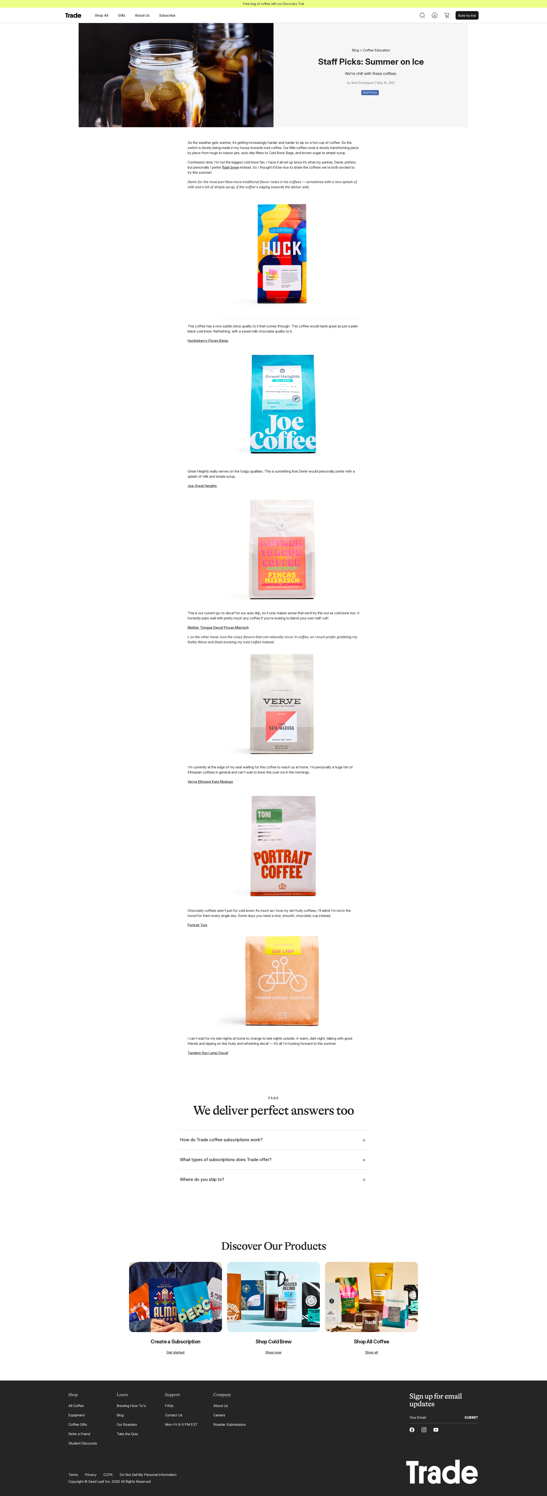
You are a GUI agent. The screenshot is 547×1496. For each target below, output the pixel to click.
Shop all (371, 1352)
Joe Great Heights (202, 486)
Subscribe (167, 15)
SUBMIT (471, 1417)
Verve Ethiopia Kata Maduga (210, 781)
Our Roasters (127, 1424)
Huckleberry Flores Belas (208, 341)
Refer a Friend (79, 1434)
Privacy (91, 1475)
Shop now (273, 1352)
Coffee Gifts (77, 1424)
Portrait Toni (197, 925)
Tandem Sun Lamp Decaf (208, 1053)
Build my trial (467, 15)
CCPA (108, 1475)
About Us (220, 1406)
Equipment (76, 1415)
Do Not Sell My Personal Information (148, 1475)
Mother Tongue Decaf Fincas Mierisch (218, 627)
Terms (73, 1475)
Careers (219, 1415)
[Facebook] (412, 1429)
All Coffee (76, 1406)
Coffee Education (376, 50)
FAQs (169, 1406)
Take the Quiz (127, 1434)
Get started (175, 1352)
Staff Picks (370, 92)
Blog (355, 50)
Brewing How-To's (131, 1406)
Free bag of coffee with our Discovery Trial (273, 4)
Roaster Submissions (229, 1424)
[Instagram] (423, 1429)
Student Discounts (82, 1443)
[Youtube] (435, 1429)
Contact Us (173, 1415)
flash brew (230, 167)
